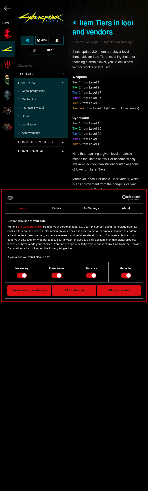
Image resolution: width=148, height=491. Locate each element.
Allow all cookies (119, 290)
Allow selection (74, 290)
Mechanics (29, 99)
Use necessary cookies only (29, 290)
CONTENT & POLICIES (35, 142)
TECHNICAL (27, 73)
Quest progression (33, 91)
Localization (29, 124)
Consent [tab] (22, 208)
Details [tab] (56, 208)
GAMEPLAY (27, 82)
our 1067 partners (30, 226)
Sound (26, 116)
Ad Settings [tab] (91, 208)
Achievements (31, 133)
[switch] (56, 275)
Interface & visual (33, 107)
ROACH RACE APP (32, 151)
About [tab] (126, 208)
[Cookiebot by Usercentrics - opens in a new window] (125, 197)
